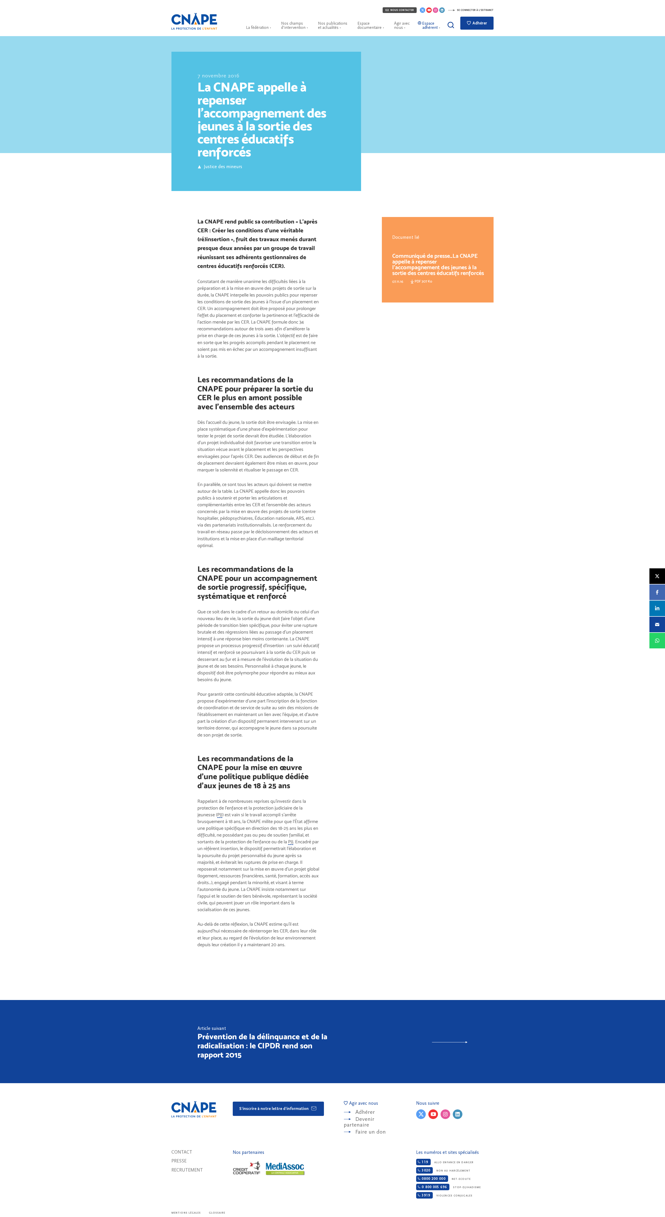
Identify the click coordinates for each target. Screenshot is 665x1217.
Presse (179, 1161)
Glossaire (217, 1213)
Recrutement (187, 1170)
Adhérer (479, 23)
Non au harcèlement (445, 1170)
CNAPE (194, 21)
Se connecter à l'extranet (475, 10)
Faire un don (370, 1132)
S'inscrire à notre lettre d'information (274, 1108)
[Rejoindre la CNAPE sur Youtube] (429, 10)
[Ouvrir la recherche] (451, 25)
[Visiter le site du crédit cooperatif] (246, 1168)
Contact (181, 1152)
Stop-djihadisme (450, 1187)
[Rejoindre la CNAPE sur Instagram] (435, 10)
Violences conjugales (446, 1195)
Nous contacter (402, 10)
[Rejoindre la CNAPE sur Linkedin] (442, 10)
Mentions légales (186, 1213)
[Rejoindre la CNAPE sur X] (422, 10)
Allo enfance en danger (447, 1162)
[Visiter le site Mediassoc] (285, 1169)
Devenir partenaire (359, 1122)
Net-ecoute (445, 1179)
